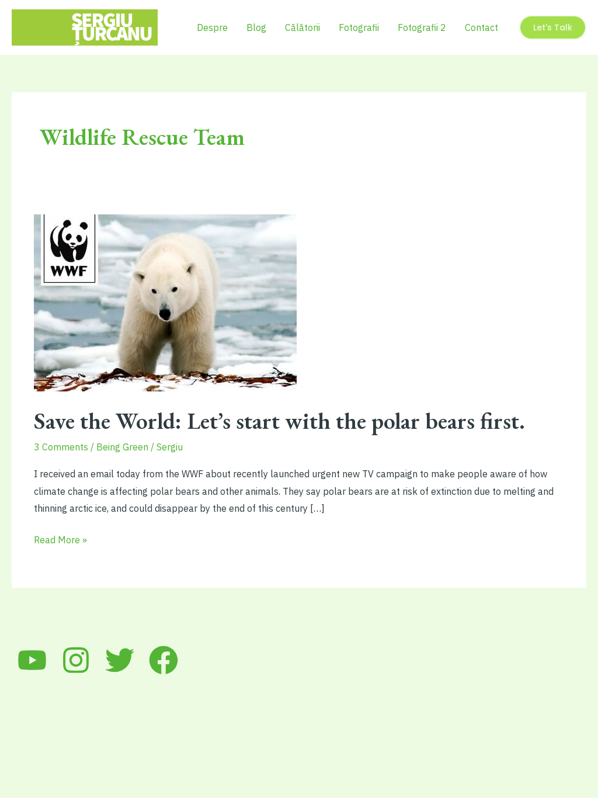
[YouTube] (32, 660)
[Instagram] (76, 660)
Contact (481, 27)
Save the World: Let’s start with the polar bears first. (279, 420)
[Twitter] (119, 660)
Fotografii (359, 27)
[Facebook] (163, 660)
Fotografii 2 (422, 27)
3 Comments (61, 447)
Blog (256, 27)
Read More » (60, 541)
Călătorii (302, 27)
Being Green (122, 447)
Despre (212, 27)
